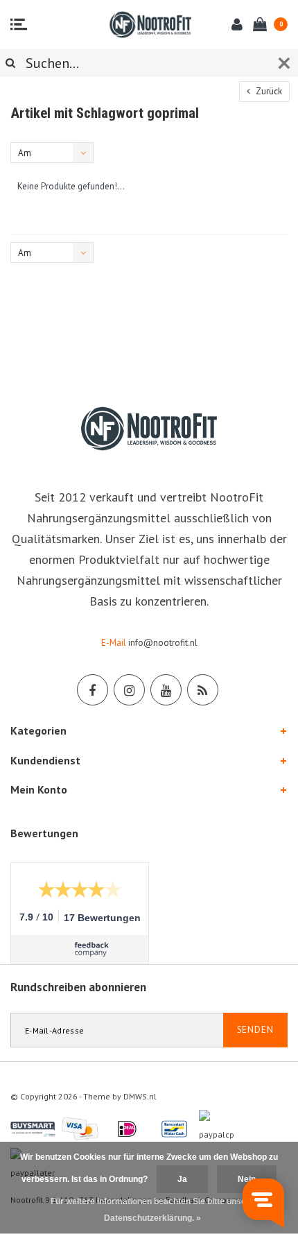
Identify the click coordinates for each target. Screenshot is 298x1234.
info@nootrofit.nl (163, 643)
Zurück (268, 91)
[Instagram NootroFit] (129, 689)
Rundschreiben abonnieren (78, 987)
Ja (182, 1179)
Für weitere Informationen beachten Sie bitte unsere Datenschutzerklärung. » (152, 1210)
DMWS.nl (140, 1096)
